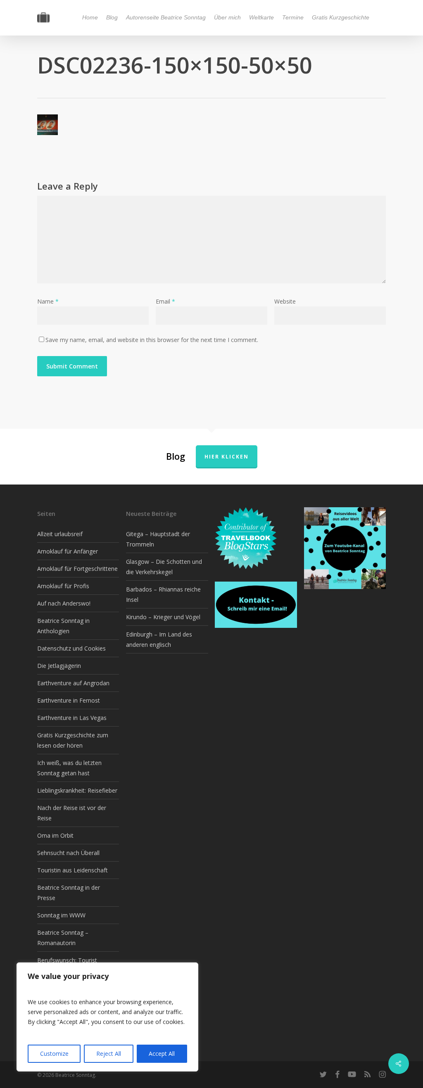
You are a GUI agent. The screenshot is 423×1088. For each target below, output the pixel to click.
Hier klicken (226, 456)
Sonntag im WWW (61, 915)
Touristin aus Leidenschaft (72, 870)
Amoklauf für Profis (63, 586)
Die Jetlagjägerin (59, 666)
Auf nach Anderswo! (63, 603)
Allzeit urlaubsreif (60, 534)
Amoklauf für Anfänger (67, 551)
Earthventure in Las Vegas (72, 718)
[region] (107, 1016)
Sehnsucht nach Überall (68, 853)
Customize (54, 1053)
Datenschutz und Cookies (71, 648)
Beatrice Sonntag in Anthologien (63, 626)
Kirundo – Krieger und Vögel (163, 617)
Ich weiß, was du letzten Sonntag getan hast (69, 768)
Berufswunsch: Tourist (67, 960)
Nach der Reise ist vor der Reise (71, 813)
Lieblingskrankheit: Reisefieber (77, 790)
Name (48, 301)
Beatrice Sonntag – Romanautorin (62, 938)
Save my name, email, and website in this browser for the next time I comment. (151, 340)
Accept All (162, 1053)
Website (285, 301)
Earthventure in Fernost (68, 700)
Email (165, 301)
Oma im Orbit (55, 835)
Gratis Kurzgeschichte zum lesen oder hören (72, 740)
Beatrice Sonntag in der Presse (68, 893)
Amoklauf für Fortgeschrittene (77, 569)
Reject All (108, 1053)
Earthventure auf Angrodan (73, 683)
